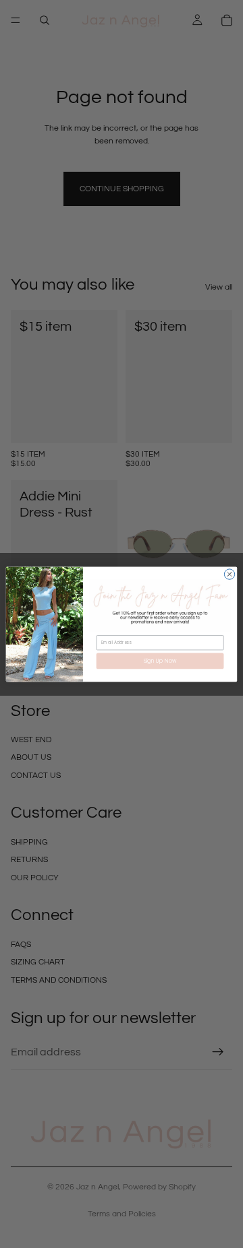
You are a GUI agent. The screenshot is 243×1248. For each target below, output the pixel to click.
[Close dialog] (229, 573)
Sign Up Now (160, 660)
